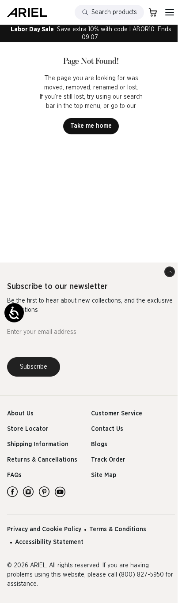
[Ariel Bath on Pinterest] (44, 491)
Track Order (108, 460)
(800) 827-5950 (141, 575)
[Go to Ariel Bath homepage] (27, 12)
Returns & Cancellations (42, 460)
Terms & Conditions (117, 529)
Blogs (99, 444)
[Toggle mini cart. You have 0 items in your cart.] (153, 12)
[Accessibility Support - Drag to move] (14, 312)
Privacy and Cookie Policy (44, 529)
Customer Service (116, 414)
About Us (20, 414)
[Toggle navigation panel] (169, 12)
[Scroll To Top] (169, 271)
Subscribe (33, 367)
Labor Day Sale (32, 29)
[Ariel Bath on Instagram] (28, 491)
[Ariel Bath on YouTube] (60, 491)
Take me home (91, 126)
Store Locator (28, 429)
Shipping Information (37, 444)
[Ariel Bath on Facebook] (12, 491)
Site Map (103, 475)
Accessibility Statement (49, 542)
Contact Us (107, 429)
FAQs (14, 475)
